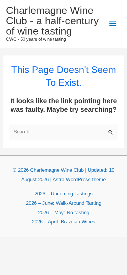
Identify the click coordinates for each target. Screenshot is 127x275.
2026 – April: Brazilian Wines (63, 222)
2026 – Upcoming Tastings (64, 194)
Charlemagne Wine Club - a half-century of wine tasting (52, 20)
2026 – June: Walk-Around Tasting (63, 203)
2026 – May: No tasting (63, 212)
